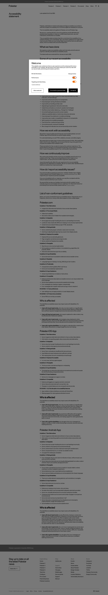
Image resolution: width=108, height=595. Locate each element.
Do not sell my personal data (57, 90)
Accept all (73, 90)
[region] (54, 77)
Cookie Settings (36, 84)
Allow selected (37, 90)
